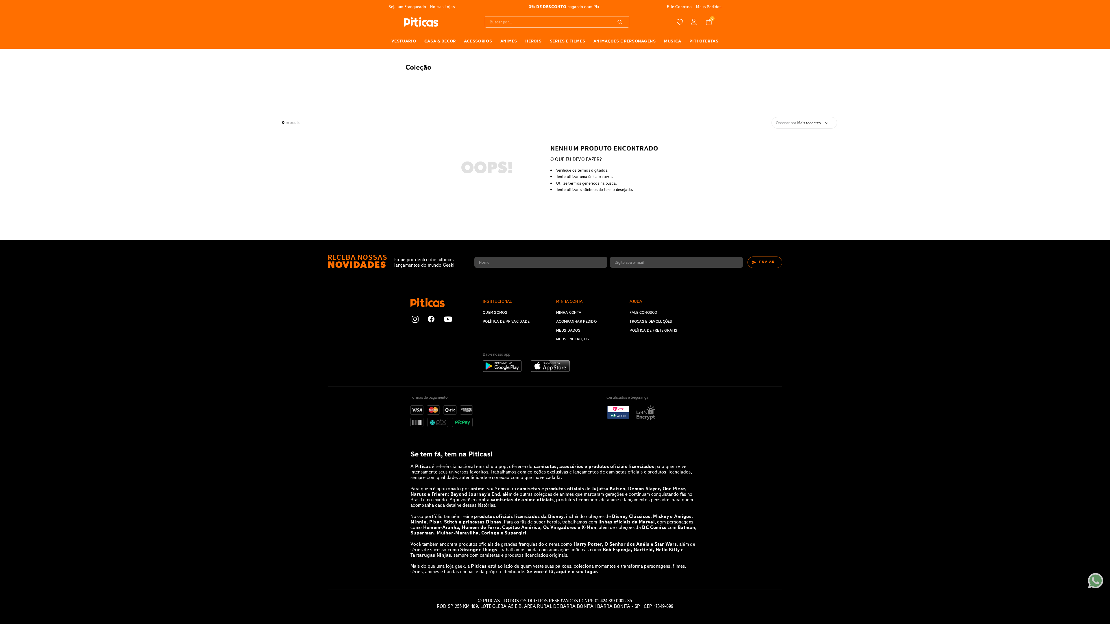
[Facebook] (431, 320)
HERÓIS (533, 41)
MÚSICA (672, 41)
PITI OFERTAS (703, 41)
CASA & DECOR (440, 41)
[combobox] (557, 22)
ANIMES (508, 41)
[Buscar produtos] (620, 21)
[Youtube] (448, 319)
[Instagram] (415, 320)
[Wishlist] (679, 21)
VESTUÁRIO (403, 41)
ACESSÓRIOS (478, 41)
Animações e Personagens (624, 41)
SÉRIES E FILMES (567, 41)
